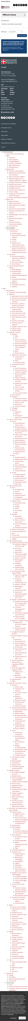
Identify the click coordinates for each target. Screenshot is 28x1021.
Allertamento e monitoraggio (19, 858)
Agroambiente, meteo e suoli (20, 296)
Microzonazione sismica (21, 896)
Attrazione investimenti (18, 947)
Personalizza (13, 1018)
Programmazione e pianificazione (20, 855)
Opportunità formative (21, 710)
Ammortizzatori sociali (21, 749)
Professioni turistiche (20, 478)
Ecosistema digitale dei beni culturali (21, 432)
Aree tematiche (10, 290)
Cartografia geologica (21, 876)
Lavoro (14, 731)
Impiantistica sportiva (21, 467)
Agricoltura (12, 294)
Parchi (16, 361)
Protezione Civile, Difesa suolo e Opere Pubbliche (17, 809)
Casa (13, 533)
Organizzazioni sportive (21, 459)
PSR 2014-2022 (16, 328)
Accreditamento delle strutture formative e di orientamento (21, 717)
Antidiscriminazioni (20, 495)
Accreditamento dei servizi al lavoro (20, 752)
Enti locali (14, 232)
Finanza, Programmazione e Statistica (16, 267)
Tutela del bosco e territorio (20, 390)
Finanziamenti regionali (21, 833)
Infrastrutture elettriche (21, 831)
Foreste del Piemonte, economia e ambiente (21, 371)
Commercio (15, 954)
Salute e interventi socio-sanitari (20, 521)
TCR (13, 969)
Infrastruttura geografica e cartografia (21, 416)
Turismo (14, 473)
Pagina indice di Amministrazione (15, 154)
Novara (12, 89)
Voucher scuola (19, 687)
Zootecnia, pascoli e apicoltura (17, 324)
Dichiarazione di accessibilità (8, 124)
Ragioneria (15, 283)
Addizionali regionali (17, 968)
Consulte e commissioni (15, 163)
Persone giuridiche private (19, 531)
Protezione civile (16, 852)
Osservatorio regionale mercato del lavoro (18, 767)
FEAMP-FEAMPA (16, 330)
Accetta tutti (22, 1018)
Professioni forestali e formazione (21, 380)
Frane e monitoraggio (21, 880)
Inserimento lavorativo (21, 528)
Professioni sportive (20, 471)
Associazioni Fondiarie (21, 399)
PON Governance (16, 679)
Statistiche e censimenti (18, 315)
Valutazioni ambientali (21, 344)
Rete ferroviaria (16, 784)
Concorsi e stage (13, 192)
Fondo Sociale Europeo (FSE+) (20, 543)
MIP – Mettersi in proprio (19, 743)
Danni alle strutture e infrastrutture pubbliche (21, 819)
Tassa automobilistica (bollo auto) (19, 963)
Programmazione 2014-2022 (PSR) (19, 618)
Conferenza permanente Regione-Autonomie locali (19, 248)
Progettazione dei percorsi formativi (20, 726)
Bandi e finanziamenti (15, 203)
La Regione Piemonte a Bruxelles (18, 182)
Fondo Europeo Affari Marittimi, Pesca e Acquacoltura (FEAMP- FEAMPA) (18, 663)
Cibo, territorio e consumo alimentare (19, 301)
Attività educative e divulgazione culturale (21, 428)
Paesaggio (15, 408)
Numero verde (5, 100)
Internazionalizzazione (18, 956)
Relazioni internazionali (15, 184)
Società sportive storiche (19, 462)
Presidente (12, 158)
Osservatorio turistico (21, 482)
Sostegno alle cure (17, 913)
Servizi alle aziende (17, 311)
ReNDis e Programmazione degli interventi (21, 844)
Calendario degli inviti (21, 583)
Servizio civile (15, 535)
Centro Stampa (16, 264)
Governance (18, 639)
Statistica (14, 287)
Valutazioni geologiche (21, 878)
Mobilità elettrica (16, 787)
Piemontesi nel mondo (21, 438)
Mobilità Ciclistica (16, 776)
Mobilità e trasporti (14, 770)
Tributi (10, 960)
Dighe (16, 848)
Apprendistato (19, 711)
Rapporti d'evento (20, 814)
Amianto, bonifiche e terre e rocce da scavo (21, 341)
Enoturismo (18, 484)
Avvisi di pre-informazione (18, 549)
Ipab (16, 512)
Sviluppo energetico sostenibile (17, 940)
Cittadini (11, 975)
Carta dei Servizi (13, 226)
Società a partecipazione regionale (18, 197)
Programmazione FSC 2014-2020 (21, 654)
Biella (2, 92)
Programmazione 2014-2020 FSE (19, 568)
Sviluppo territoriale (17, 937)
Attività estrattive (17, 949)
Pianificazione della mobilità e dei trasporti (19, 790)
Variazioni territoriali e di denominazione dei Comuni (19, 251)
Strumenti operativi (17, 928)
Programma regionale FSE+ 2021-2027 (21, 545)
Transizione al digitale (18, 958)
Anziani (17, 509)
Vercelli (12, 94)
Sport (13, 455)
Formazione (18, 867)
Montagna (14, 397)
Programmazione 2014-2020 (19, 597)
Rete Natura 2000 (20, 362)
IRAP (13, 966)
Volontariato (18, 865)
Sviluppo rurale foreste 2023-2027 (21, 384)
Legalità (14, 539)
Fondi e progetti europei (15, 541)
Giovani (17, 491)
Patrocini (11, 216)
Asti (2, 90)
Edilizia (17, 414)
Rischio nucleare (19, 353)
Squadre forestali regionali (19, 900)
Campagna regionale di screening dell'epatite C (18, 989)
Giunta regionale (13, 160)
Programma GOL (16, 765)
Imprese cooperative (17, 952)
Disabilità (14, 514)
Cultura (14, 421)
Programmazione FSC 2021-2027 (21, 650)
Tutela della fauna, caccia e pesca (19, 318)
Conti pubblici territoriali (18, 285)
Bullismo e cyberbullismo (18, 697)
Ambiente (14, 334)
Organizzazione (10, 169)
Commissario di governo (18, 850)
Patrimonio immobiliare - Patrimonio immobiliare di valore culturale (19, 258)
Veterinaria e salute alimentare (17, 919)
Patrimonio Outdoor (20, 406)
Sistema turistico (19, 476)
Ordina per (4, 32)
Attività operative (19, 903)
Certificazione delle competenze (20, 722)
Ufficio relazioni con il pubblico (17, 205)
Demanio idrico (16, 825)
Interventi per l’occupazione (18, 733)
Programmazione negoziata (19, 275)
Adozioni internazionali (18, 529)
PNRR (13, 681)
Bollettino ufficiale (14, 201)
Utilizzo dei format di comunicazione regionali (15, 223)
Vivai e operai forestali (21, 393)
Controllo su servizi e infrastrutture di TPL (17, 802)
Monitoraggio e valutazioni (19, 561)
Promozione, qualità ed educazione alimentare (18, 305)
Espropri (14, 239)
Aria (16, 338)
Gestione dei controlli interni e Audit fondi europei (17, 195)
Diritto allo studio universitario (19, 703)
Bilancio (14, 277)
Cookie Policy (10, 1014)
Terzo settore (18, 510)
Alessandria (4, 89)
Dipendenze (15, 926)
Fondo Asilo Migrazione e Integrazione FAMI (19, 669)
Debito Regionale (16, 270)
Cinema (17, 454)
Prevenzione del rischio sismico (18, 885)
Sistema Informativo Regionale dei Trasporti (18, 805)
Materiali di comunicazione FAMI (20, 676)
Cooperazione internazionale (19, 537)
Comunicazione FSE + (20, 556)
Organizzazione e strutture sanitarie (19, 910)
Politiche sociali (16, 501)
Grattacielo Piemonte (14, 188)
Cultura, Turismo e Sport (15, 419)
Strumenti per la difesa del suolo (21, 838)
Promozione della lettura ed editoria (20, 449)
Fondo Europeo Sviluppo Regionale (18, 944)
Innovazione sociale (20, 503)
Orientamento (15, 763)
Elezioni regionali (16, 234)
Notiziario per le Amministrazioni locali (18, 244)
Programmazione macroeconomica (16, 272)
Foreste (14, 366)
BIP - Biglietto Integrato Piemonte (18, 773)
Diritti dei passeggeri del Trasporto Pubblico (18, 779)
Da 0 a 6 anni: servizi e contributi (21, 693)
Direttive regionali (20, 729)
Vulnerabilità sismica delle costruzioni (20, 893)
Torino (11, 90)
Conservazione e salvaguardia (19, 358)
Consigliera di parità (20, 755)
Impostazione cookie (8, 112)
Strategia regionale (20, 457)
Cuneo (2, 94)
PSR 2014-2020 (19, 387)
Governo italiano (5, 1)
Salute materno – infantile (19, 924)
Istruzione (14, 685)
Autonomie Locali (13, 230)
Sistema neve (18, 469)
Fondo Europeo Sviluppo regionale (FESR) (18, 572)
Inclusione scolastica (20, 706)
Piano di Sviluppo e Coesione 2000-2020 (21, 644)
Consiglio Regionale (14, 161)
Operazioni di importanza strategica (21, 553)
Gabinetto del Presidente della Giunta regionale (17, 174)
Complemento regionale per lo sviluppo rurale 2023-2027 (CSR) (21, 603)
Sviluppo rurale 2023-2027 (19, 326)
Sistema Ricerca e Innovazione (17, 934)
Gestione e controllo (20, 558)
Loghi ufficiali (4, 135)
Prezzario (17, 829)
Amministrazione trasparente (17, 190)
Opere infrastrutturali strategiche (18, 798)
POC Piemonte (19, 647)
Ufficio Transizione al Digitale (17, 177)
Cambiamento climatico (18, 364)
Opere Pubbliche (16, 827)
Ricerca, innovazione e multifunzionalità (18, 308)
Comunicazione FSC (20, 641)
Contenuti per (9, 973)
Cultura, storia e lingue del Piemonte (21, 435)
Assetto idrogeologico (21, 840)
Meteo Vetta (18, 404)
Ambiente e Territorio (14, 332)
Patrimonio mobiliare (17, 262)
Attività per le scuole (20, 700)
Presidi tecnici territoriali (18, 897)
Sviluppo (11, 932)
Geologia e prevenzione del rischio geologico (19, 874)
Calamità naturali (16, 812)
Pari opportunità (19, 490)
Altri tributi (15, 971)
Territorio (14, 410)
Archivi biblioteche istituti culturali (20, 424)
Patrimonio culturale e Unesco (21, 445)
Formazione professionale (19, 708)
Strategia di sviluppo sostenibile (17, 292)
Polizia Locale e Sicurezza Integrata (19, 236)
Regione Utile (9, 199)
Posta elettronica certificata (8, 143)
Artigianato (15, 951)
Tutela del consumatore (21, 499)
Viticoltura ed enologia (18, 321)
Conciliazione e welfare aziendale (18, 758)
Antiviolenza (18, 493)
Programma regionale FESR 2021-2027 (21, 576)
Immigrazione (18, 497)
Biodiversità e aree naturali (19, 355)
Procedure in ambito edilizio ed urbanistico (11, 24)
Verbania (12, 92)
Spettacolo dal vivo (20, 452)
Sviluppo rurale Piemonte (19, 600)
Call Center (12, 207)
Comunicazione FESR (20, 590)
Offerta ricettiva (19, 480)
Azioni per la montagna (21, 400)
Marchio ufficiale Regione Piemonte (16, 219)
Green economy (16, 395)
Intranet (3, 147)
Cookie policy (4, 131)
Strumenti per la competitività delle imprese (20, 738)
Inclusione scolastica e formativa (21, 525)
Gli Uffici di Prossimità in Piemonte (18, 987)
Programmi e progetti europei (20, 620)
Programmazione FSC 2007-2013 (21, 657)
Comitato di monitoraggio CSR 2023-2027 (20, 609)
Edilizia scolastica (16, 761)
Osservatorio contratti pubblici (17, 209)
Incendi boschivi (19, 861)
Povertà (17, 505)
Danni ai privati (19, 816)
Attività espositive (20, 440)
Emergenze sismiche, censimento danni (20, 822)
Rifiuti (16, 351)
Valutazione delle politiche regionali (19, 280)
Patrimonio (12, 254)
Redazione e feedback (6, 139)
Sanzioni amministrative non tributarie (16, 212)
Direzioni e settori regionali (16, 171)
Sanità (10, 905)
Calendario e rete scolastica (19, 690)
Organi (8, 156)
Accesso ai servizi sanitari (19, 907)
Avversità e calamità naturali (19, 298)
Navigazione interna (17, 785)
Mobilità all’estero (20, 713)
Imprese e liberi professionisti (17, 979)
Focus (10, 985)
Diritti (13, 488)
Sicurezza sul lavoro (17, 922)
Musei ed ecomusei (20, 442)
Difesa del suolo (16, 835)
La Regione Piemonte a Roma (17, 186)
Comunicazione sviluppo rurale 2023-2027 (21, 614)
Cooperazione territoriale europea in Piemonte (21, 624)
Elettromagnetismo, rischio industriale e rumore (20, 347)
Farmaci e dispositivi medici (19, 914)
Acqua (16, 336)
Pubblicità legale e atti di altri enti (18, 215)
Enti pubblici (12, 977)
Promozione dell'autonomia (19, 517)
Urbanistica (18, 412)
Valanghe (17, 882)
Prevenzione (15, 916)
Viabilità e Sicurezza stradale (20, 782)
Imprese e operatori (20, 378)
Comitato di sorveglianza (18, 564)
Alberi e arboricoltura (20, 368)
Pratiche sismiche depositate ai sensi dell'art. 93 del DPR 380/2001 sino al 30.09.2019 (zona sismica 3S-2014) (13, 43)
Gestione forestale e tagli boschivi (20, 375)
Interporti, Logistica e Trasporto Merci (17, 794)
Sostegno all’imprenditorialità (20, 747)
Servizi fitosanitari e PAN (18, 313)
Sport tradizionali (19, 465)
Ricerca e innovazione (18, 930)
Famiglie (17, 507)
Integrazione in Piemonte (19, 673)
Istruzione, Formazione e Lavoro (17, 683)
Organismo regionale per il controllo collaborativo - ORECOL (17, 179)
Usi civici (14, 241)
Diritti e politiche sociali (15, 486)
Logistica (17, 863)
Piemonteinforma (13, 167)
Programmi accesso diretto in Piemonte (20, 629)
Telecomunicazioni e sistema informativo (20, 870)
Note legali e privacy (6, 128)
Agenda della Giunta (14, 165)
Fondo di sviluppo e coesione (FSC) (19, 637)
